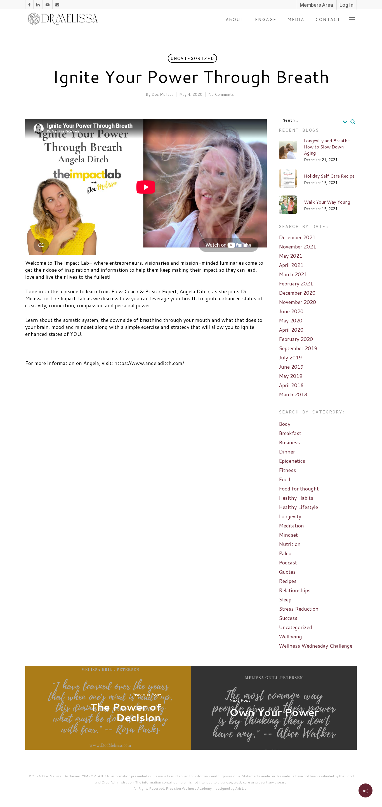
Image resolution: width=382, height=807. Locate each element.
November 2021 (297, 246)
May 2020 (290, 320)
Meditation (291, 525)
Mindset (288, 534)
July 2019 (290, 357)
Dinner (287, 451)
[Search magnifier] (353, 122)
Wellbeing (290, 636)
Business (289, 442)
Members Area (316, 5)
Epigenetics (292, 460)
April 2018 (291, 385)
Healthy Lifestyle (298, 507)
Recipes (287, 581)
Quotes (287, 571)
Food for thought (299, 488)
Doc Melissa (162, 94)
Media (295, 19)
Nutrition (290, 544)
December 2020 (297, 292)
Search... (290, 120)
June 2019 (291, 366)
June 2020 (291, 311)
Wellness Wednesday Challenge (315, 645)
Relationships (294, 590)
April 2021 (291, 265)
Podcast (288, 562)
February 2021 (296, 283)
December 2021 (297, 237)
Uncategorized (192, 58)
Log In (346, 5)
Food (284, 479)
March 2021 (293, 274)
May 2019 (290, 376)
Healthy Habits (296, 497)
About (235, 19)
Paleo (285, 553)
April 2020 (291, 329)
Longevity (290, 516)
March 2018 (293, 394)
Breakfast (290, 433)
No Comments (221, 94)
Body (284, 423)
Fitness (287, 470)
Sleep (285, 599)
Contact (327, 19)
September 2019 (298, 348)
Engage (265, 19)
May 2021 (290, 255)
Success (288, 618)
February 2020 (296, 339)
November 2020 (297, 302)
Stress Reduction (299, 608)
